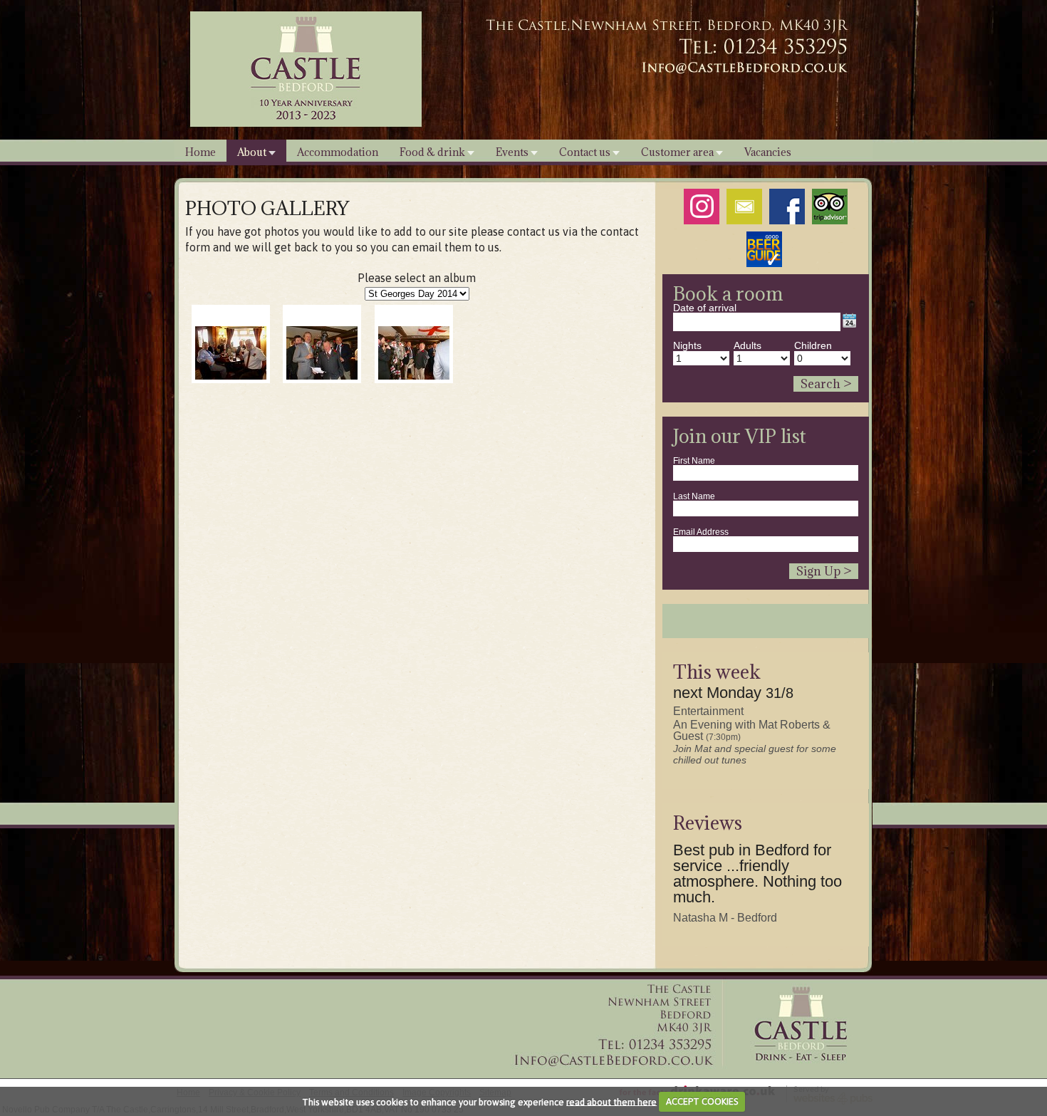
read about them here (611, 1101)
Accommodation (337, 152)
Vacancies (767, 152)
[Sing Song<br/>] (322, 353)
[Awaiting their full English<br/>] (230, 353)
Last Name (694, 496)
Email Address (701, 532)
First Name (694, 461)
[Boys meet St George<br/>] (413, 353)
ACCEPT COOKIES (702, 1101)
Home (200, 152)
